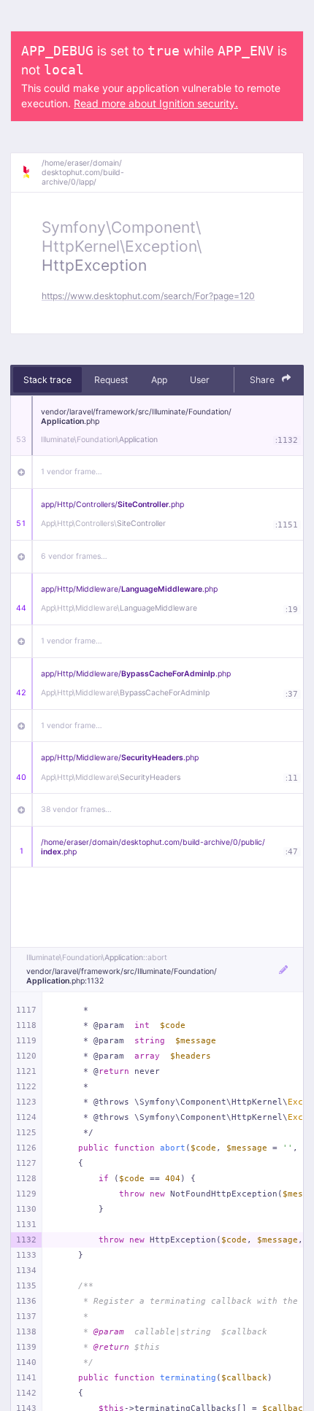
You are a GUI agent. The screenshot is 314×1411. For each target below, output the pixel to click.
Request (111, 379)
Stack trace (47, 379)
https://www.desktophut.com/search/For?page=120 (148, 295)
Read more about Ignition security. (156, 103)
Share (263, 379)
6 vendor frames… (74, 556)
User (200, 379)
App (159, 379)
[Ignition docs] (31, 172)
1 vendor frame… (71, 471)
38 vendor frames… (76, 809)
